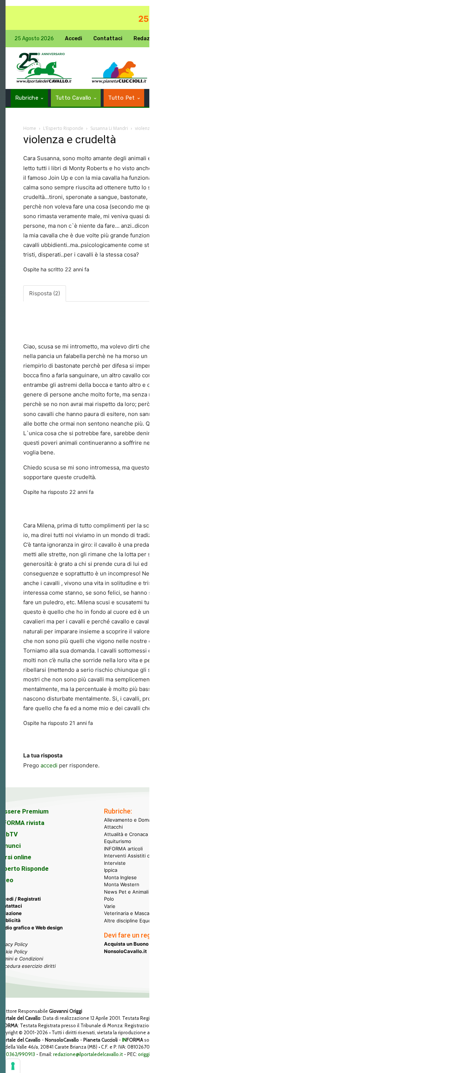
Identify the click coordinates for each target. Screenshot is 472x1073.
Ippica (110, 870)
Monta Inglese (120, 877)
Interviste (115, 863)
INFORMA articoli (123, 849)
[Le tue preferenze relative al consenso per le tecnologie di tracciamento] (13, 1066)
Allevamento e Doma (127, 820)
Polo (109, 899)
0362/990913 (20, 1054)
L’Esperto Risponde (63, 128)
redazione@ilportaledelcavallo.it (88, 1054)
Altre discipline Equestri (131, 921)
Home (29, 128)
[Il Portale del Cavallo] (44, 68)
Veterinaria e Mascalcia (130, 913)
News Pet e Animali (126, 892)
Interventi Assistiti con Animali (138, 856)
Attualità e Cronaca (126, 834)
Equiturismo (117, 841)
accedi (49, 765)
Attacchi (113, 827)
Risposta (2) (44, 293)
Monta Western (121, 884)
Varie (109, 906)
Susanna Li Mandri (109, 128)
